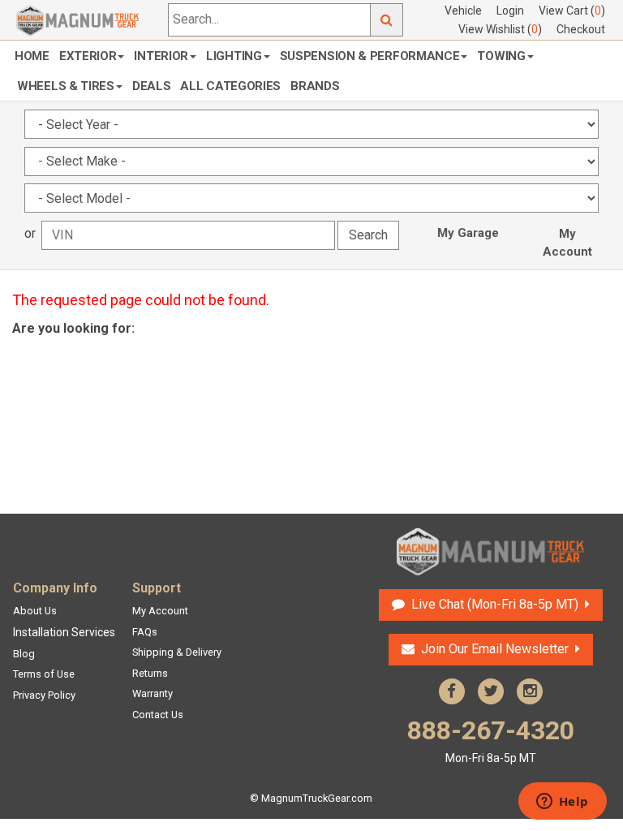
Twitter (491, 691)
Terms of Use (44, 674)
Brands (314, 86)
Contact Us (157, 714)
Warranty (152, 693)
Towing (501, 56)
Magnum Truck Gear (490, 552)
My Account (567, 242)
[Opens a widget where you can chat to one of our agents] (562, 802)
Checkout (580, 29)
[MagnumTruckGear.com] (78, 19)
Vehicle (463, 10)
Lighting (234, 56)
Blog (24, 654)
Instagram (530, 691)
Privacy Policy (44, 695)
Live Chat (492, 604)
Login (510, 10)
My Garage (468, 233)
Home (32, 56)
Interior (161, 56)
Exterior (88, 56)
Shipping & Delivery (176, 652)
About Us (35, 611)
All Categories (230, 86)
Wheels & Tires (65, 86)
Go (387, 20)
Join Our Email (495, 649)
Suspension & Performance (370, 56)
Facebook (452, 691)
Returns (150, 673)
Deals (151, 86)
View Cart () (572, 10)
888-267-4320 (490, 739)
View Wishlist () (500, 29)
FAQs (144, 632)
